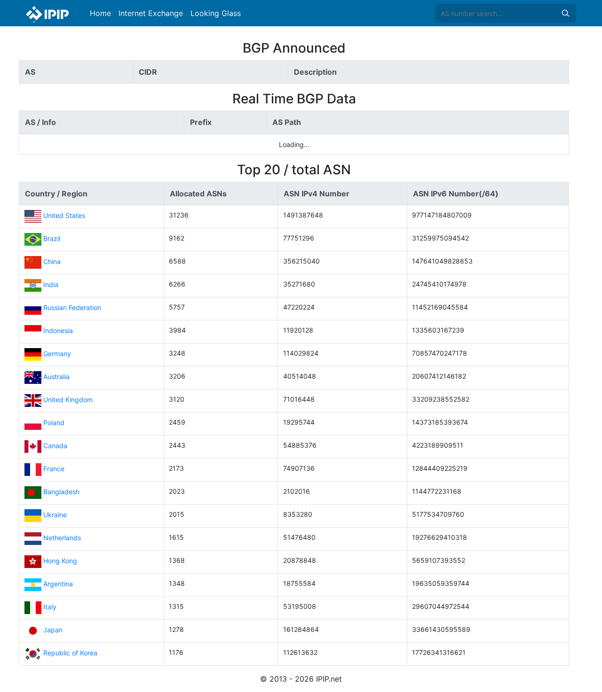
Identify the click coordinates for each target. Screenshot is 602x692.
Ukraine (55, 515)
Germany (57, 354)
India (50, 285)
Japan (53, 630)
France (53, 469)
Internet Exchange (151, 13)
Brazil (51, 239)
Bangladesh (61, 492)
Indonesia (58, 331)
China (52, 262)
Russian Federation (72, 308)
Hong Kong (60, 561)
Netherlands (62, 538)
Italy (49, 607)
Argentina (58, 584)
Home (100, 13)
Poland (53, 423)
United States (64, 216)
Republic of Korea (70, 653)
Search (565, 13)
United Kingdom (68, 400)
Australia (56, 377)
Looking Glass (215, 13)
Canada (55, 446)
